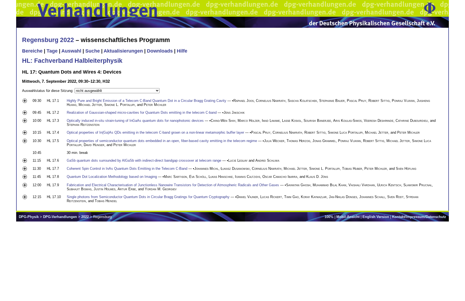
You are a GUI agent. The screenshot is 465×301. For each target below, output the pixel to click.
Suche (92, 51)
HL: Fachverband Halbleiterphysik (72, 60)
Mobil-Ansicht (348, 217)
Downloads (160, 51)
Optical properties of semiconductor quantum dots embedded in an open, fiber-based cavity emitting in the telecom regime (162, 141)
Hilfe (182, 51)
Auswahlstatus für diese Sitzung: (48, 91)
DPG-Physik (29, 217)
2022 (85, 217)
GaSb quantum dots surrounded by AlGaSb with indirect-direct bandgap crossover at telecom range (144, 160)
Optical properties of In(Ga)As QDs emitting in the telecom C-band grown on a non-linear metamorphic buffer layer (155, 132)
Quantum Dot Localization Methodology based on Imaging (112, 177)
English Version (375, 217)
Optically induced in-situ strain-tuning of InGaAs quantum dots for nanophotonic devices (135, 121)
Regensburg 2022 (48, 39)
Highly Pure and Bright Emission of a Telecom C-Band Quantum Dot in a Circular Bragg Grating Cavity (146, 101)
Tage (52, 51)
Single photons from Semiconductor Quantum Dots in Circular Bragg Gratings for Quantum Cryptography (148, 197)
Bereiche (32, 51)
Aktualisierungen (123, 51)
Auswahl (71, 51)
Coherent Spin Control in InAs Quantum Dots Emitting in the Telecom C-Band (127, 169)
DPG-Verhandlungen (60, 217)
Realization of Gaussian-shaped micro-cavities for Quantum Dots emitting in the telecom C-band (142, 112)
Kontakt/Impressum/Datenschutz (419, 217)
